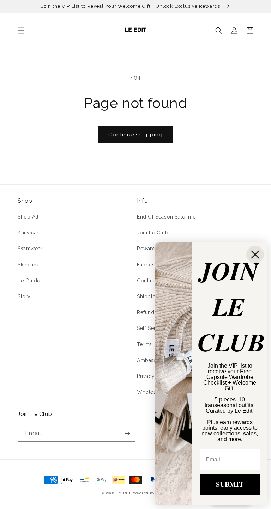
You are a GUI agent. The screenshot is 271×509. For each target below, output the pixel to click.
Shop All (28, 217)
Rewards (147, 248)
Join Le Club (152, 232)
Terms (144, 344)
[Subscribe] (127, 433)
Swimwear (30, 248)
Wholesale (150, 392)
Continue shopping (135, 134)
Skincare (28, 265)
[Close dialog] (255, 254)
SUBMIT (229, 484)
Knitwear (28, 232)
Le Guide (29, 280)
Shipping (148, 296)
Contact (146, 280)
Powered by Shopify (150, 493)
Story (24, 296)
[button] (21, 30)
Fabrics (146, 265)
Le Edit (123, 493)
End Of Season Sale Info (166, 217)
